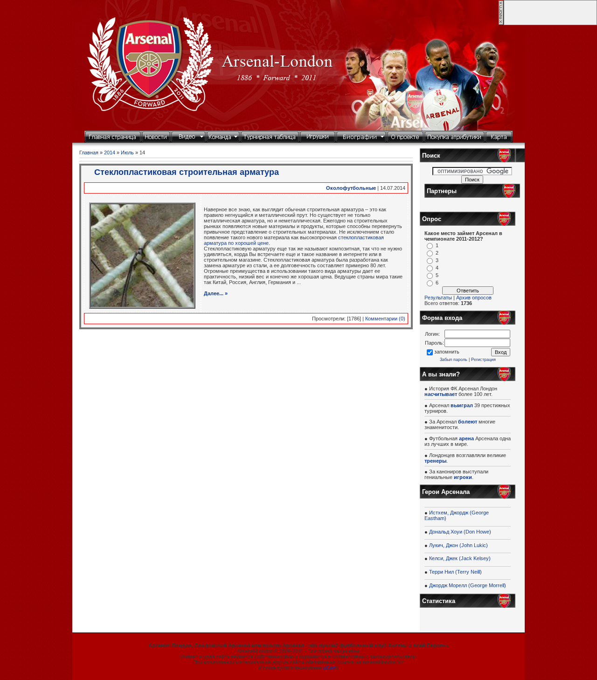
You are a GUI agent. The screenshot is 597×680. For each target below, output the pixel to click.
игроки (463, 477)
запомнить (446, 351)
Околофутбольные (351, 188)
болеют (467, 421)
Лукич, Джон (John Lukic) (458, 545)
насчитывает (440, 394)
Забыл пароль (453, 359)
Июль (127, 152)
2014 (109, 152)
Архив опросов (474, 297)
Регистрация (483, 359)
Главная (88, 152)
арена (466, 438)
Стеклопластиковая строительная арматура (186, 172)
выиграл (462, 405)
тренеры (435, 461)
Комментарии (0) (385, 318)
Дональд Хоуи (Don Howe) (460, 531)
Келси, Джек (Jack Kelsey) (460, 558)
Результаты (438, 297)
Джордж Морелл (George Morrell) (467, 585)
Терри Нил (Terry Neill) (455, 572)
